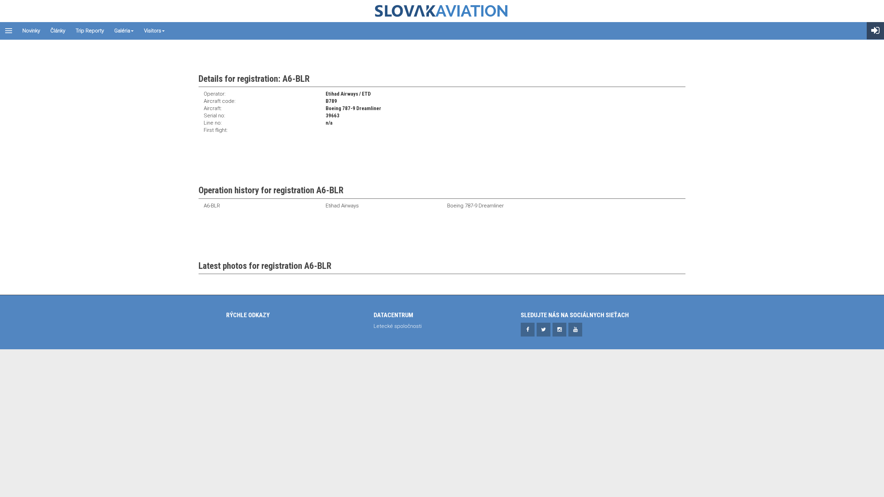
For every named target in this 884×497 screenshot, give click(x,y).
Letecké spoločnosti (398, 326)
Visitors (152, 31)
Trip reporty (90, 31)
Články (57, 31)
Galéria (122, 31)
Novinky (31, 31)
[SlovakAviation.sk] (442, 11)
